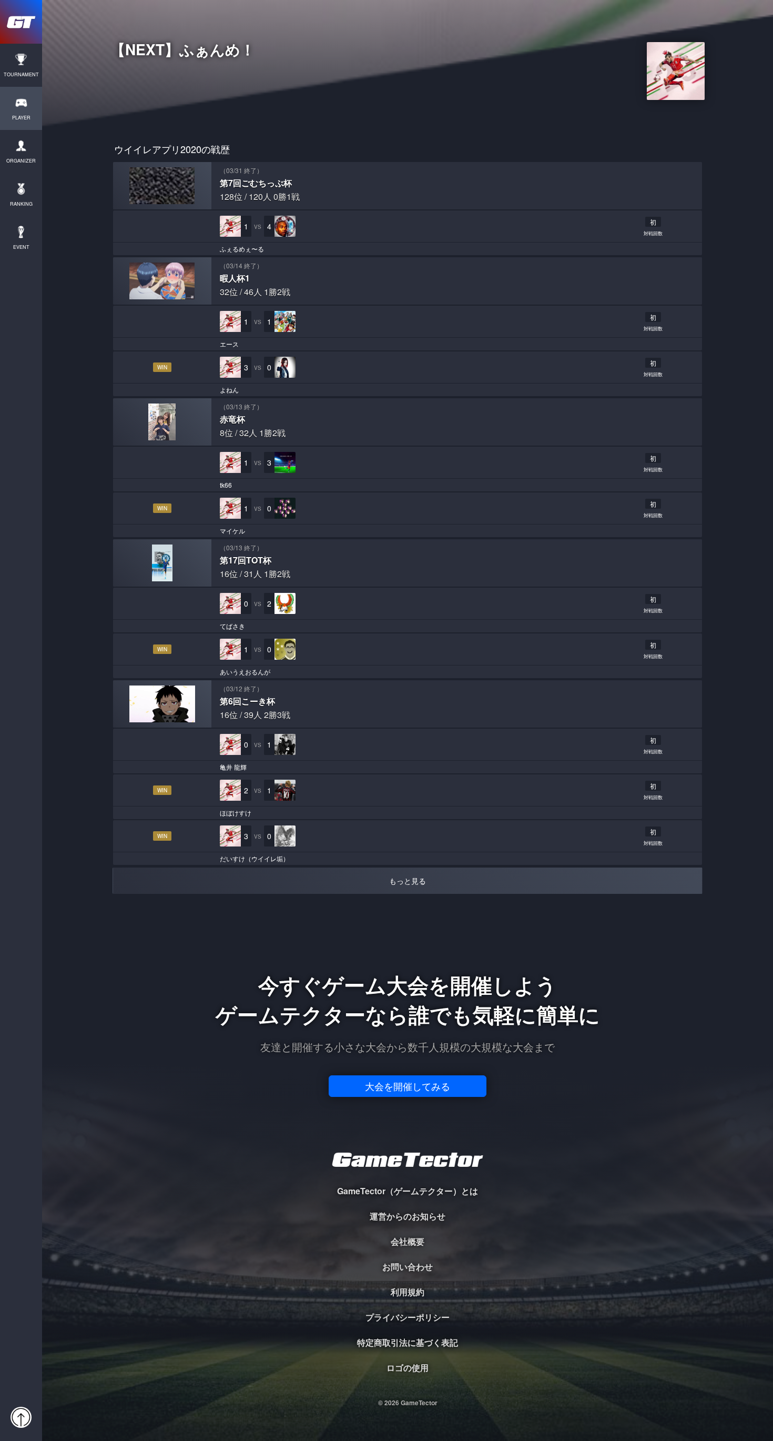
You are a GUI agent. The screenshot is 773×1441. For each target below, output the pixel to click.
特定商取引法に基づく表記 (407, 1342)
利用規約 (407, 1292)
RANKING (21, 203)
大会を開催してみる (407, 1086)
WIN (162, 367)
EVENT (21, 247)
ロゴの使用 (408, 1368)
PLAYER (21, 117)
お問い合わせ (407, 1267)
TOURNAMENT (21, 74)
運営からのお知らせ (407, 1216)
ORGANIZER (21, 160)
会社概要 (407, 1241)
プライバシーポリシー (407, 1317)
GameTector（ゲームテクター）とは (407, 1191)
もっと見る (407, 880)
